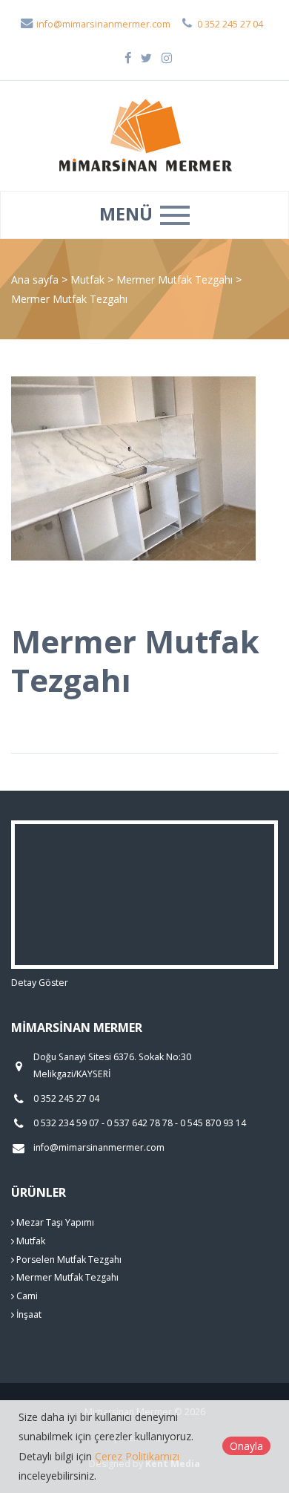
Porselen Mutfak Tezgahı (68, 1259)
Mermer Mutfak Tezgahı (176, 279)
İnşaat (27, 1314)
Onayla (246, 1446)
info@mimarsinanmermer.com (102, 24)
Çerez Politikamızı (137, 1456)
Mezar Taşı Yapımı (54, 1222)
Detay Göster (39, 982)
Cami (26, 1296)
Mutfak (88, 279)
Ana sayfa (35, 279)
